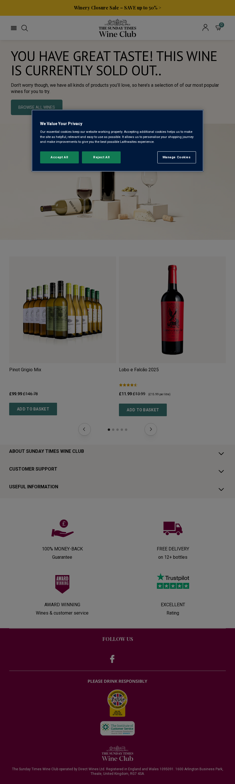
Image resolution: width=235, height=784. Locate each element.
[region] (117, 141)
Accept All (59, 157)
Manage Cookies (176, 157)
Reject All (101, 157)
